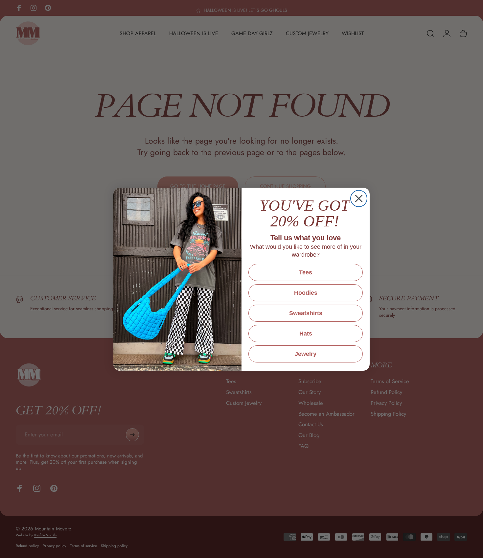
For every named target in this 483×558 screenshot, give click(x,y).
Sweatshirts (305, 313)
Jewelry (305, 354)
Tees (305, 272)
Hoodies (305, 293)
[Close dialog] (359, 198)
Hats (305, 333)
